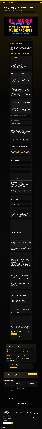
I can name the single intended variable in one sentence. (19, 296)
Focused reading (12, 12)
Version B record (13, 208)
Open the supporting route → (25, 359)
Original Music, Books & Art (29, 415)
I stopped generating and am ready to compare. (18, 301)
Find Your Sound (21, 411)
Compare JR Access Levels (22, 416)
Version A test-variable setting (15, 165)
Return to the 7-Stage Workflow (25, 53)
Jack (2, 2)
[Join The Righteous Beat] (12, 423)
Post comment (11, 398)
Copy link (22, 12)
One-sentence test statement (15, 312)
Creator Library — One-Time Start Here (35, 413)
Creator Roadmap (15, 412)
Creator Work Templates (35, 416)
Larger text (16, 12)
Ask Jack (34, 417)
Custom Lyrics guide (23, 151)
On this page (11, 38)
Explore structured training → (10, 360)
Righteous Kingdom (29, 411)
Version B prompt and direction (15, 199)
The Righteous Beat (16, 416)
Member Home (34, 411)
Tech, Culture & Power (29, 412)
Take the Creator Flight (16, 411)
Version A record (13, 169)
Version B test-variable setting (15, 204)
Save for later (19, 12)
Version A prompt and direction (15, 160)
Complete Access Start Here (35, 415)
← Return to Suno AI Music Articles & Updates (21, 388)
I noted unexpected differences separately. (18, 300)
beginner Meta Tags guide (20, 152)
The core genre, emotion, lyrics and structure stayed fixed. (20, 295)
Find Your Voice (21, 412)
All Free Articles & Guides (29, 416)
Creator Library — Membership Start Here (35, 412)
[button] (9, 370)
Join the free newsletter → (13, 367)
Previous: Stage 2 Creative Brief (14, 53)
